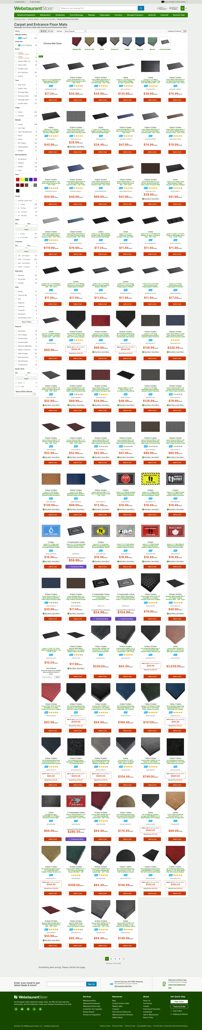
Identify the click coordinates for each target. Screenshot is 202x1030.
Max (28, 223)
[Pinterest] (40, 1009)
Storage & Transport (135, 15)
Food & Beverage (76, 15)
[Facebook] (28, 1009)
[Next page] (124, 959)
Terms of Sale (105, 1026)
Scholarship (147, 1012)
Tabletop (91, 15)
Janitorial (152, 15)
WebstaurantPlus (89, 1001)
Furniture (118, 15)
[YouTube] (22, 1009)
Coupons (115, 1009)
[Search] (34, 394)
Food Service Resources (121, 1012)
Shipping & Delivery (180, 1014)
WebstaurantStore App (91, 1006)
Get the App (36, 2)
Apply (26, 229)
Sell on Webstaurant (150, 1015)
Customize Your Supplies (92, 1009)
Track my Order (179, 1007)
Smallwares (60, 15)
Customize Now (77, 567)
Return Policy (148, 1017)
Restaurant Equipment (26, 15)
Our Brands (147, 1003)
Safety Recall (117, 1017)
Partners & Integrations (92, 1015)
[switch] (184, 31)
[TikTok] (34, 1009)
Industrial (164, 15)
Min (16, 223)
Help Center (20, 2)
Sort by (59, 31)
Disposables (105, 15)
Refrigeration (45, 15)
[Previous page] (103, 959)
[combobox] (99, 8)
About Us (146, 1001)
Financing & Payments (151, 1009)
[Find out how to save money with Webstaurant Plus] (51, 86)
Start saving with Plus (123, 986)
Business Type (179, 15)
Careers (146, 1006)
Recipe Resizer (88, 1012)
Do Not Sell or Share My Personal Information (170, 1026)
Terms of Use (130, 1026)
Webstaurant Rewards (91, 1003)
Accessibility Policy (144, 1026)
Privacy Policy (117, 1026)
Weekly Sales (117, 1006)
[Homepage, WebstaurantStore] (33, 8)
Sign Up (91, 984)
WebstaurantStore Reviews (122, 1015)
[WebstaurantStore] (43, 997)
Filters (17, 31)
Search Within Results (24, 391)
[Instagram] (16, 1009)
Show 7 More (26, 322)
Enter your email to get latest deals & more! (27, 984)
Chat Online (177, 1011)
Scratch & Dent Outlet (120, 1003)
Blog (114, 1001)
